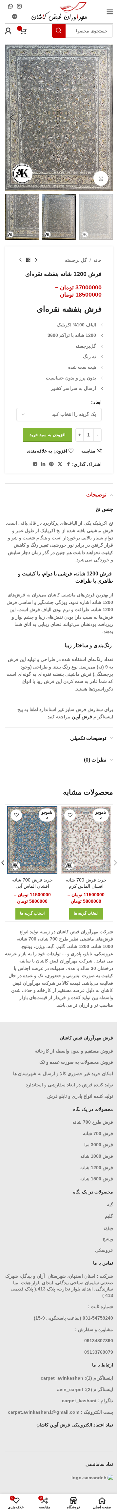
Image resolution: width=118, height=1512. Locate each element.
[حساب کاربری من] (8, 30)
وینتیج (108, 1238)
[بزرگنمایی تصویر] (100, 178)
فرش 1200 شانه (96, 1167)
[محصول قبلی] (36, 260)
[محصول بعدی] (20, 260)
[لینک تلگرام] (15, 17)
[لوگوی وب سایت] (59, 11)
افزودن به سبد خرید (48, 434)
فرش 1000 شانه (96, 1156)
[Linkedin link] (43, 464)
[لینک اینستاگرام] (19, 6)
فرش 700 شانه (98, 1133)
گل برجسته (76, 260)
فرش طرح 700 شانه (92, 1122)
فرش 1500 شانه (96, 1178)
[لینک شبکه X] (60, 464)
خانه (97, 260)
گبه (110, 1204)
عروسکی (104, 1250)
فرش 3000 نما (98, 1144)
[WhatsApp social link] (10, 6)
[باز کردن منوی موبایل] (109, 11)
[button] (106, 117)
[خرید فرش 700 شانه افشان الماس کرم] (86, 840)
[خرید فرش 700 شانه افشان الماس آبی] (32, 840)
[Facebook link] (68, 464)
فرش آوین (82, 716)
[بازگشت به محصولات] (28, 260)
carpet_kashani (79, 1400)
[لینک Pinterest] (51, 464)
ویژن (108, 1227)
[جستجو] (59, 31)
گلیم (109, 1216)
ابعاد (97, 402)
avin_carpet (70, 1389)
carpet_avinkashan (62, 1378)
